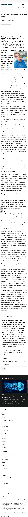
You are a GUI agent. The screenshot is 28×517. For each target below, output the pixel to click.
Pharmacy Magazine (6, 478)
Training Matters (5, 480)
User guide (4, 468)
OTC (2, 423)
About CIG (4, 465)
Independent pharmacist (4, 485)
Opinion (3, 417)
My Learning (4, 426)
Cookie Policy (4, 459)
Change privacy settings (4, 516)
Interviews (4, 436)
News (2, 412)
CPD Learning (5, 415)
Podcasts (3, 447)
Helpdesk (3, 462)
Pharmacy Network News (6, 490)
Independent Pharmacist (6, 509)
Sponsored (4, 438)
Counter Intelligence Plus (6, 495)
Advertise (4, 471)
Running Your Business (7, 420)
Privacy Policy (5, 457)
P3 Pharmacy (19, 508)
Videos (3, 444)
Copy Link (5, 358)
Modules (3, 441)
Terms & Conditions (6, 454)
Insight (3, 368)
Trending (3, 433)
